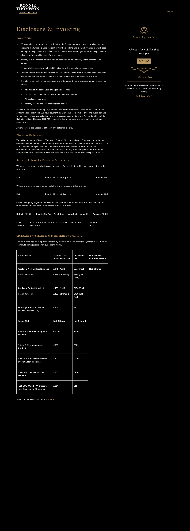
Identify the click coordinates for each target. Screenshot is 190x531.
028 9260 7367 (144, 96)
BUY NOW (144, 61)
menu (170, 11)
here (52, 399)
